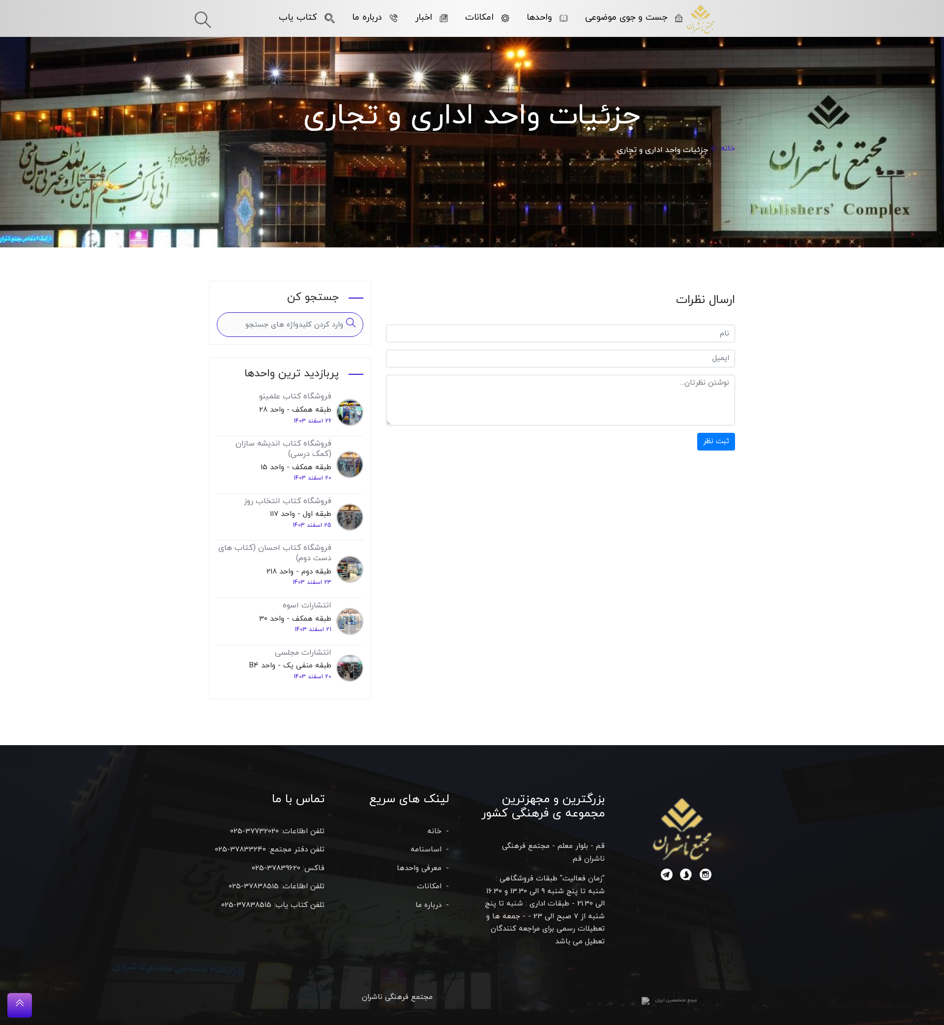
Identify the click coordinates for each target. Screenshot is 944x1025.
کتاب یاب (298, 17)
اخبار (423, 17)
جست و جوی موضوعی (626, 17)
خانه (728, 148)
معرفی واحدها (419, 868)
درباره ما (367, 17)
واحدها (539, 17)
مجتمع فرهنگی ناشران (397, 997)
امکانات (479, 17)
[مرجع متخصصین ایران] (645, 1000)
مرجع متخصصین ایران (676, 1000)
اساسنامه (426, 849)
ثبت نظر (716, 441)
